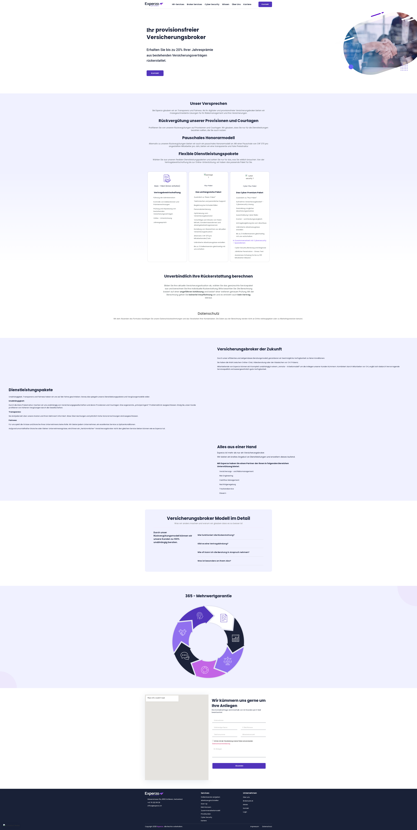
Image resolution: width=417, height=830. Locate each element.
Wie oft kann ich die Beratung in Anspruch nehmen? (223, 552)
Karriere (247, 4)
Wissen (225, 4)
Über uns (236, 4)
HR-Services (178, 4)
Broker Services (194, 4)
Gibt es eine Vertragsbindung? (213, 543)
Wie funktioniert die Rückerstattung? (216, 535)
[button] (230, 535)
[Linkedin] (159, 811)
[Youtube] (163, 811)
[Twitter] (154, 811)
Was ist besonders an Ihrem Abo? (214, 560)
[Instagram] (150, 811)
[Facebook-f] (146, 811)
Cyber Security (212, 4)
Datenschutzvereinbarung (221, 744)
